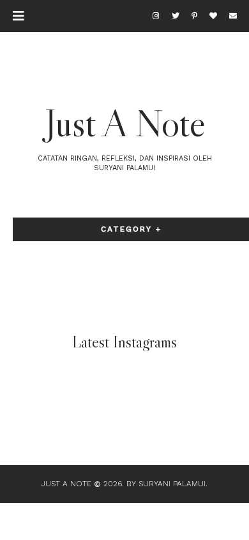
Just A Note (125, 123)
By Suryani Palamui (166, 483)
